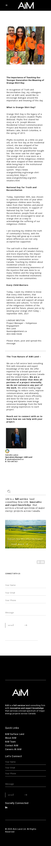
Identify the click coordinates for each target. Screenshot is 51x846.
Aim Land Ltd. (19, 829)
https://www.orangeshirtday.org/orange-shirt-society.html (23, 172)
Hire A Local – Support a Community (24, 537)
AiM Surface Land (14, 734)
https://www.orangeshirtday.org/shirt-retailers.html (22, 178)
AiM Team (10, 741)
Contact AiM (11, 745)
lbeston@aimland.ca (17, 331)
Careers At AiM (13, 749)
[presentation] (39, 562)
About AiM (10, 738)
